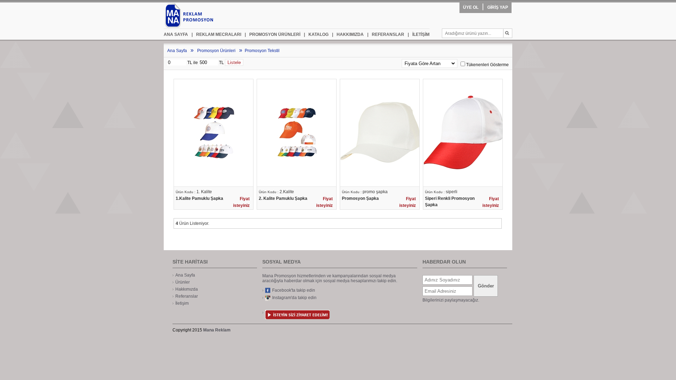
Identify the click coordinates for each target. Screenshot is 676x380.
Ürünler (182, 282)
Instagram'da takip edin (294, 297)
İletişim (182, 303)
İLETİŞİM (419, 34)
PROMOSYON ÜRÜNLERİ (272, 34)
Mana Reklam (217, 330)
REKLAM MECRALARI (216, 34)
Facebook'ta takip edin (293, 290)
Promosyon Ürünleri (216, 50)
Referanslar (186, 296)
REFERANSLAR (385, 34)
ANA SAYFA (176, 34)
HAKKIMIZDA (348, 34)
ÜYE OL (470, 7)
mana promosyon (203, 15)
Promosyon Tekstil (262, 50)
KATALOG (316, 34)
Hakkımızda (186, 289)
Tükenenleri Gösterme (487, 64)
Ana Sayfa (177, 50)
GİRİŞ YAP (497, 7)
